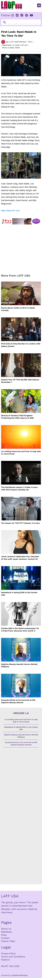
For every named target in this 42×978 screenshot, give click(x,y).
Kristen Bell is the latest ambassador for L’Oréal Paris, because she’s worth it (20, 629)
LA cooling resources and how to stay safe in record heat (21, 452)
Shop (4, 935)
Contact (5, 938)
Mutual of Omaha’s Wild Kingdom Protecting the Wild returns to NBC (17, 416)
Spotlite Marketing (19, 975)
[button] (39, 5)
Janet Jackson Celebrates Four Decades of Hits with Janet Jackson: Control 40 (20, 557)
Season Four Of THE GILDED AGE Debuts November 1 (20, 381)
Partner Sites (8, 941)
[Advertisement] (21, 248)
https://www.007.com (10, 210)
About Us (6, 928)
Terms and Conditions (13, 956)
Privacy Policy (8, 953)
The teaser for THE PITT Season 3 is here (20, 523)
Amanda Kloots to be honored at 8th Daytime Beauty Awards (18, 701)
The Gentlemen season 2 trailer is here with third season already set (19, 488)
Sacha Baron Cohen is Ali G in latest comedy (18, 309)
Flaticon (5, 959)
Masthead (6, 931)
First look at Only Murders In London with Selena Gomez (20, 345)
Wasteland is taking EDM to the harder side (19, 593)
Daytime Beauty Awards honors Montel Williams (19, 665)
